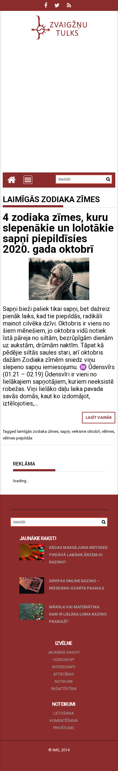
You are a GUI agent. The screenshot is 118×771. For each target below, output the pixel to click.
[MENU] (27, 179)
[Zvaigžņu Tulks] (11, 179)
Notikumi (64, 681)
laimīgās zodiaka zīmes (37, 431)
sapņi (65, 431)
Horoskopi (63, 659)
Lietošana (63, 713)
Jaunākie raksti (64, 652)
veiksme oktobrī (86, 431)
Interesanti (63, 667)
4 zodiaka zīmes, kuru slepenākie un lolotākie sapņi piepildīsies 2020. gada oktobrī (58, 233)
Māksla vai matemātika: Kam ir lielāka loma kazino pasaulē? (78, 614)
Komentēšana (64, 720)
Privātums (63, 728)
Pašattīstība (64, 688)
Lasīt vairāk (99, 417)
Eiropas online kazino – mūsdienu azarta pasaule (76, 584)
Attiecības (63, 674)
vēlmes (108, 431)
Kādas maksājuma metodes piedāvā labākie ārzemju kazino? (78, 554)
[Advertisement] (59, 110)
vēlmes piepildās (17, 438)
